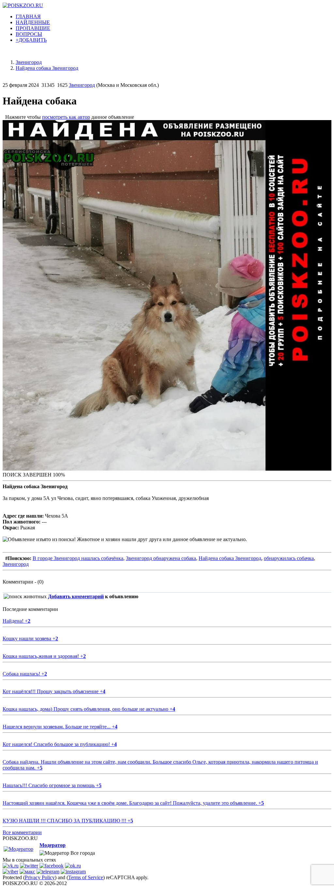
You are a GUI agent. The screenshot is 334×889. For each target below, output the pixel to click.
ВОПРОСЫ (29, 34)
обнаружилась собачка (289, 558)
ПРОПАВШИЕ (33, 28)
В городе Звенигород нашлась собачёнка (78, 558)
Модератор (52, 845)
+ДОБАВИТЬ (31, 40)
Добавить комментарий (76, 596)
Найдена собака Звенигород (230, 558)
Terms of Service (85, 877)
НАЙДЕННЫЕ (33, 22)
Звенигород (82, 85)
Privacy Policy (40, 877)
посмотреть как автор (66, 117)
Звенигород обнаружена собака (161, 558)
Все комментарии (22, 832)
